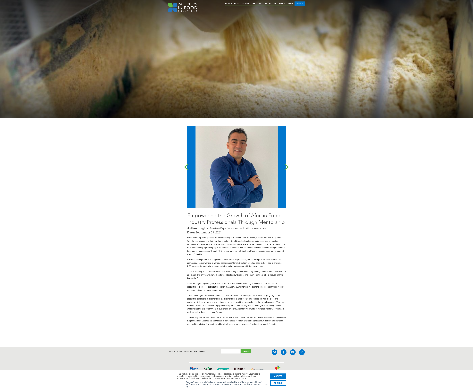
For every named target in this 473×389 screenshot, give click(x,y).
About (282, 4)
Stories (245, 4)
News (290, 4)
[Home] (182, 8)
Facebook (284, 352)
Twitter (275, 352)
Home (202, 351)
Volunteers (270, 4)
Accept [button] (278, 376)
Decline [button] (278, 383)
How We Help (232, 4)
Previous (186, 167)
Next (286, 167)
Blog (179, 351)
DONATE (300, 4)
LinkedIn (302, 352)
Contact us (190, 351)
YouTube (293, 352)
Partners (257, 4)
